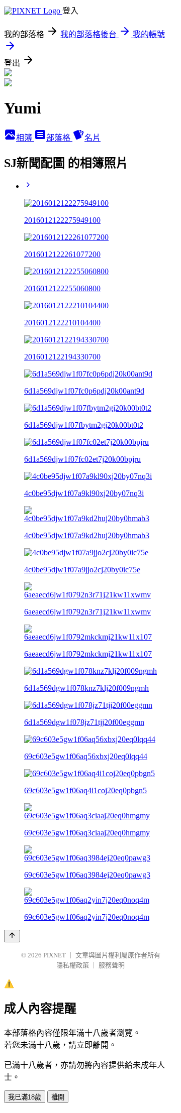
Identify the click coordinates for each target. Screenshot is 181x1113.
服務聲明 (112, 965)
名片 (92, 138)
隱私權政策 (72, 965)
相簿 (25, 138)
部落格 (59, 138)
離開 (57, 1097)
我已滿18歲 (24, 1097)
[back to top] (12, 936)
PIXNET (54, 955)
